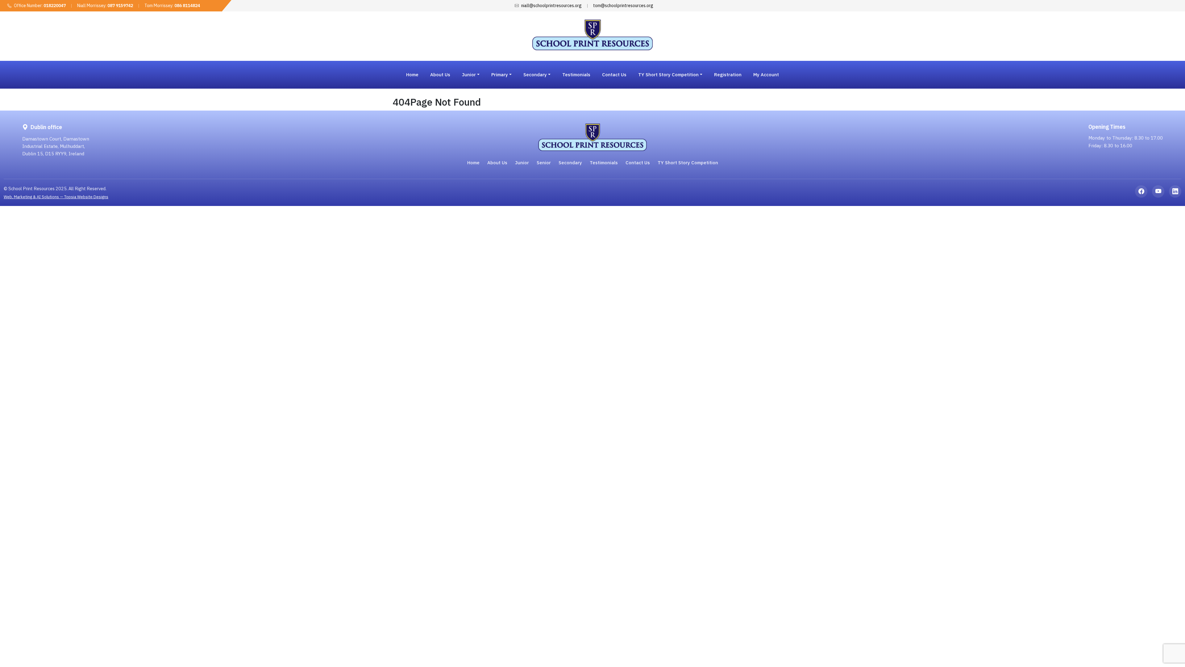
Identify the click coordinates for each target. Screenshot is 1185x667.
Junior (522, 163)
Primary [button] (499, 75)
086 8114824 (187, 5)
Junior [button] (469, 75)
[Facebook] (1141, 191)
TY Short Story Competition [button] (668, 75)
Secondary (570, 163)
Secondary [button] (535, 75)
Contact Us (614, 75)
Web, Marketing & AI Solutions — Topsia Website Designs (56, 196)
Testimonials (576, 75)
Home (412, 75)
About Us (440, 75)
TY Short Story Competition (688, 163)
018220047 (55, 5)
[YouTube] (1158, 191)
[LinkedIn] (1175, 191)
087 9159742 (120, 5)
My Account (766, 75)
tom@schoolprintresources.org (623, 5)
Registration (728, 75)
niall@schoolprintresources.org (551, 5)
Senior (544, 163)
